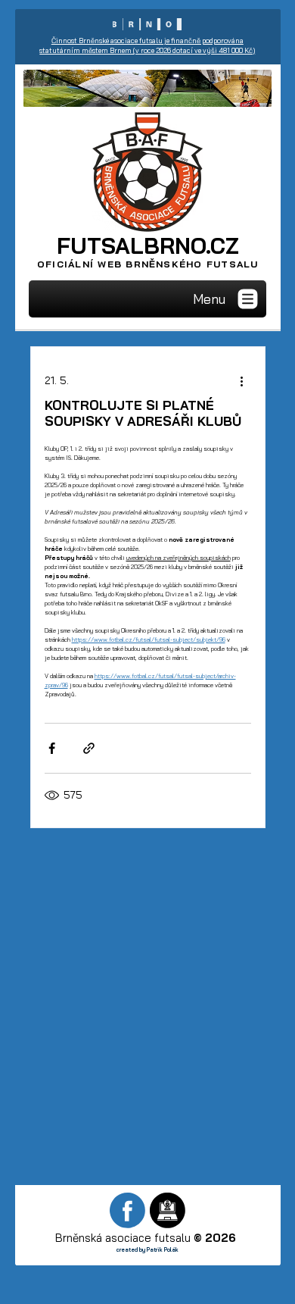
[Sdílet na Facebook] (52, 748)
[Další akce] (242, 380)
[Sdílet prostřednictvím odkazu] (89, 748)
